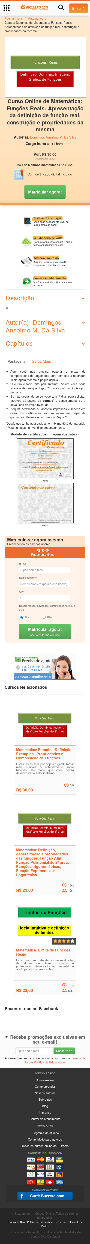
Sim (27, 617)
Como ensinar (45, 1080)
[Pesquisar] (61, 7)
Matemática (35, 18)
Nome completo (28, 577)
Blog (45, 1106)
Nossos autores (45, 1093)
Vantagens (16, 361)
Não (49, 617)
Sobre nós (45, 1099)
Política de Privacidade (49, 1062)
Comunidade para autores (45, 1139)
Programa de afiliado (45, 1133)
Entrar (77, 8)
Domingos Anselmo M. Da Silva (53, 137)
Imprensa (45, 1112)
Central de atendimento (45, 1119)
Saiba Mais (41, 361)
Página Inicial (14, 18)
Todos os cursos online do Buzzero (45, 1146)
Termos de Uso (16, 1222)
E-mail (22, 563)
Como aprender (45, 1086)
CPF (21, 591)
